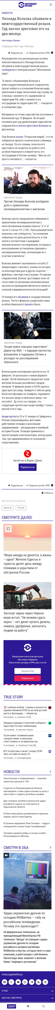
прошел (28, 304)
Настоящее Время (11, 40)
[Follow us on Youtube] (18, 982)
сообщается (8, 69)
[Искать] (43, 1006)
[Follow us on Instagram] (25, 982)
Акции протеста (10, 416)
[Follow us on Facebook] (4, 982)
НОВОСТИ (12, 771)
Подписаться (27, 467)
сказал (19, 136)
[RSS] (38, 982)
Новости (7, 12)
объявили (23, 296)
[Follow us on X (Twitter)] (11, 982)
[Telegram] (27, 1006)
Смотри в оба (16, 847)
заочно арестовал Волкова (33, 125)
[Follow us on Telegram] (31, 982)
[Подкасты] (45, 982)
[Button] (15, 53)
